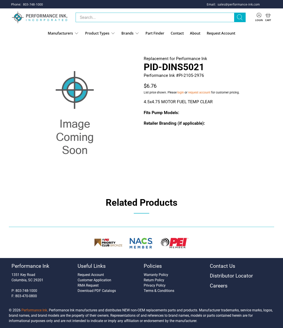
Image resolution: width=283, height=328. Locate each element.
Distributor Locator (231, 276)
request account (199, 92)
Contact (177, 33)
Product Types (97, 33)
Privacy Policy (155, 285)
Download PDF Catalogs (97, 291)
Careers (219, 286)
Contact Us (222, 266)
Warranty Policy (156, 275)
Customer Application (94, 280)
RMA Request (88, 285)
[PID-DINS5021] (75, 115)
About (195, 33)
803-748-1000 (33, 4)
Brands (127, 33)
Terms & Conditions (159, 291)
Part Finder (154, 33)
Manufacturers (60, 33)
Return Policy (154, 280)
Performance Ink (34, 310)
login (180, 92)
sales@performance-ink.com (239, 4)
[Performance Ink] (39, 17)
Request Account (221, 33)
